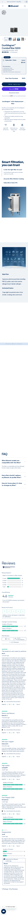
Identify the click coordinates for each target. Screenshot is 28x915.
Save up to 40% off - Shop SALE (14, 1)
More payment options (14, 92)
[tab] (14, 172)
